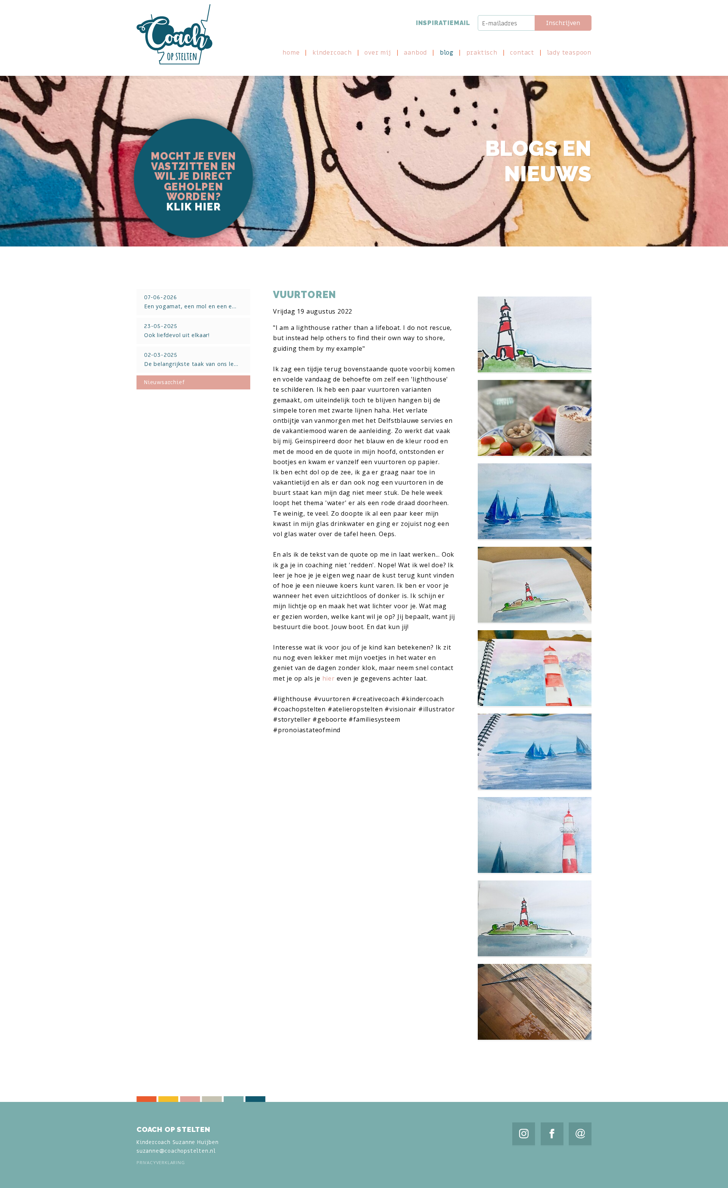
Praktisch (481, 52)
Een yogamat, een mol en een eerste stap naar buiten (197, 302)
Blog (446, 52)
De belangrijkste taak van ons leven (193, 359)
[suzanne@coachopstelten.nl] (580, 1133)
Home (291, 52)
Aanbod (415, 52)
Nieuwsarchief (164, 382)
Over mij (377, 52)
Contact (522, 52)
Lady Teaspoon (569, 52)
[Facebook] (552, 1133)
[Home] (174, 34)
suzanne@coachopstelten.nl (176, 1151)
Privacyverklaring (160, 1162)
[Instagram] (523, 1133)
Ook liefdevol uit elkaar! (177, 331)
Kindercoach (332, 52)
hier (328, 678)
